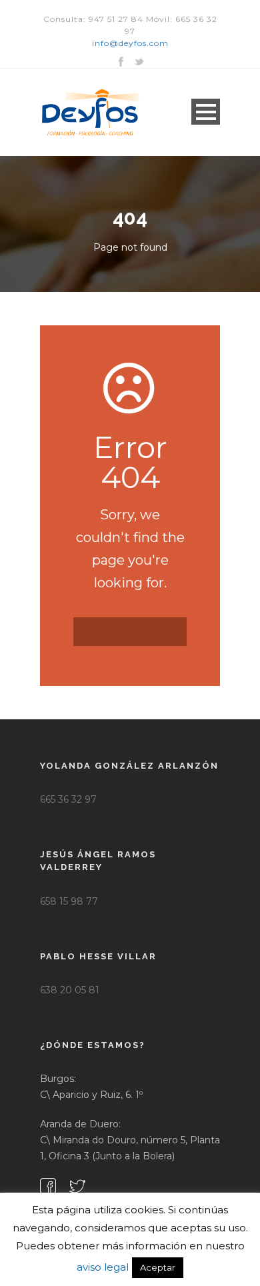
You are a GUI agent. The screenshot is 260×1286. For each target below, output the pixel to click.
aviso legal (103, 1267)
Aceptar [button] (157, 1267)
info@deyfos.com (130, 43)
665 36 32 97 (68, 799)
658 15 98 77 (69, 901)
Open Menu (205, 112)
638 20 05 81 (69, 990)
